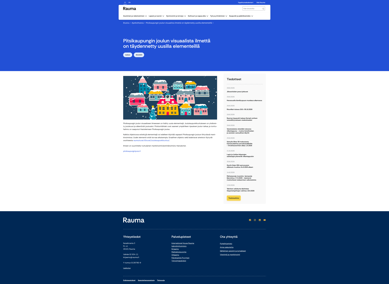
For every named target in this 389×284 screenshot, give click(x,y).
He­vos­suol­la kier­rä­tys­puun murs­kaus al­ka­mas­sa (244, 100)
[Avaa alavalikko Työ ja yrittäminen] (226, 16)
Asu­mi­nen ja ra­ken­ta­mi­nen (133, 16)
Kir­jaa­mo (175, 249)
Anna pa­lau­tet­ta (226, 247)
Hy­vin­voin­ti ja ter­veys (174, 16)
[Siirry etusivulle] (129, 8)
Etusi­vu (126, 23)
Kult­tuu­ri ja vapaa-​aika (197, 16)
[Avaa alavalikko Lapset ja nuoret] (163, 16)
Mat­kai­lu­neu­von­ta (179, 252)
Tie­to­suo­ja (161, 280)
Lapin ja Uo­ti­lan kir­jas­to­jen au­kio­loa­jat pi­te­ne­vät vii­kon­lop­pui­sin (240, 155)
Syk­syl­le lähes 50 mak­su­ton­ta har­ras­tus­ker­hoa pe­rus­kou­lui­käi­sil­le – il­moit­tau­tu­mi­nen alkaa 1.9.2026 (239, 144)
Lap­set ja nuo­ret (155, 16)
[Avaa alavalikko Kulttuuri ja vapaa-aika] (207, 16)
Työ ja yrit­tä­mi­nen (217, 16)
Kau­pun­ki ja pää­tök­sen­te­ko (240, 16)
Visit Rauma (260, 2)
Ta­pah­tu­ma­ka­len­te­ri (245, 2)
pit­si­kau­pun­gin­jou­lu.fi (132, 151)
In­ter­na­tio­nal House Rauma (183, 243)
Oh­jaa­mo (175, 255)
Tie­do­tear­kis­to (233, 198)
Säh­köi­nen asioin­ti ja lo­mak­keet (233, 251)
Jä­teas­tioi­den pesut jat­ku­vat (237, 92)
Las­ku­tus (127, 268)
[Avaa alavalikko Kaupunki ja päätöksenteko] (252, 16)
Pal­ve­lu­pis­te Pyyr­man (180, 258)
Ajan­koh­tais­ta (138, 23)
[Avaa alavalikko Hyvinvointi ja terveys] (185, 16)
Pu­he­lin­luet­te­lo (226, 243)
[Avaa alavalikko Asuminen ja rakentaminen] (146, 16)
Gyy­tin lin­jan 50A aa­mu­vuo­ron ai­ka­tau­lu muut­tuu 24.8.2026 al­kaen (240, 166)
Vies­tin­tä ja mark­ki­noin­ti (230, 254)
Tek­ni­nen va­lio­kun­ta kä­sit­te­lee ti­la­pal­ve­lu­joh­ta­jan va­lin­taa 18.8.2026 (240, 190)
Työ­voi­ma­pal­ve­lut (179, 261)
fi (125, 2)
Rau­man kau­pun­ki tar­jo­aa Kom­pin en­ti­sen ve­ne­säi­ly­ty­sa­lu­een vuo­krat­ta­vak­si (242, 119)
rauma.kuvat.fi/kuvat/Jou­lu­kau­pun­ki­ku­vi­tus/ (151, 140)
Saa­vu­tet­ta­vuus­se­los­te (146, 280)
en (129, 2)
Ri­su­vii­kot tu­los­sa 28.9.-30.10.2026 (239, 109)
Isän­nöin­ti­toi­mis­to (179, 246)
